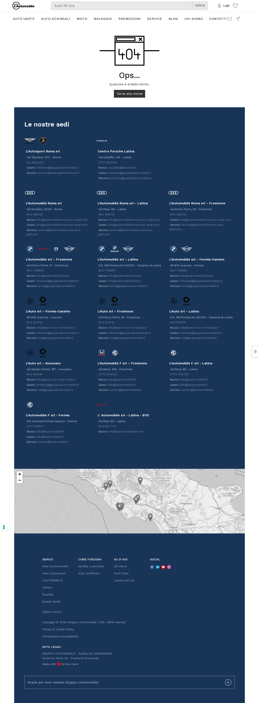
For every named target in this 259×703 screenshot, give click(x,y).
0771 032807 (35, 426)
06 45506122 (35, 162)
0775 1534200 (108, 374)
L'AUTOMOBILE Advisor (52, 584)
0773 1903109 (108, 162)
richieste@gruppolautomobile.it (57, 167)
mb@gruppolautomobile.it (55, 337)
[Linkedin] (158, 566)
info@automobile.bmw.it (53, 275)
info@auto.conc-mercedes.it (56, 327)
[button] (105, 486)
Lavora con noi (124, 580)
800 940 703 (107, 426)
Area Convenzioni (54, 573)
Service (154, 19)
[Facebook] (152, 566)
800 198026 (35, 214)
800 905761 (35, 322)
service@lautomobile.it (53, 441)
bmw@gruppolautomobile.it (56, 286)
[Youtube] (163, 566)
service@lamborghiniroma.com (58, 172)
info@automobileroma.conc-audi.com (62, 219)
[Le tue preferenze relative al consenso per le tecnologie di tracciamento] (4, 527)
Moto (82, 19)
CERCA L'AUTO (52, 611)
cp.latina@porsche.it (122, 167)
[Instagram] (169, 566)
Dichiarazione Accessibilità (60, 636)
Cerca (200, 5)
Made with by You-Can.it (60, 664)
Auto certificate (89, 573)
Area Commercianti (55, 566)
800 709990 (35, 270)
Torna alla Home (129, 94)
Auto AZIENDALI (55, 19)
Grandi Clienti (51, 601)
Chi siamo (194, 19)
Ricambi (47, 594)
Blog (173, 19)
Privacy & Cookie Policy (58, 629)
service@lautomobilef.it (125, 389)
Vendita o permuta (91, 566)
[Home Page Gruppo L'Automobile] (23, 5)
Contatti (218, 19)
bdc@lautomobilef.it (122, 379)
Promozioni (129, 19)
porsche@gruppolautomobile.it (131, 178)
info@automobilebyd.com (125, 431)
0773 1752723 (179, 374)
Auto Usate (24, 19)
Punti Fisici (121, 573)
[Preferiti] (235, 5)
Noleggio (103, 19)
